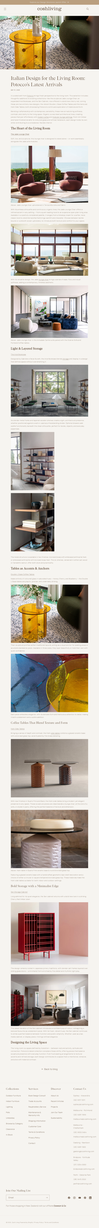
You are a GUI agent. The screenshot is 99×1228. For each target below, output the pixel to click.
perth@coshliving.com (82, 1183)
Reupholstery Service (37, 1107)
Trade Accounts (35, 1101)
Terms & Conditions (36, 1132)
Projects (54, 1107)
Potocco (30, 96)
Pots (8, 1112)
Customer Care (34, 1126)
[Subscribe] (46, 1197)
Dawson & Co (60, 1205)
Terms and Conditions (52, 1222)
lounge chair (44, 279)
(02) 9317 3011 (79, 1100)
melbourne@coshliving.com (84, 1119)
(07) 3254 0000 (79, 1164)
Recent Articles (57, 1101)
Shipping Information (37, 1121)
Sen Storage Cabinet (19, 892)
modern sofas (43, 117)
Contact (31, 1143)
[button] (5, 9)
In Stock (9, 1135)
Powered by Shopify (26, 1222)
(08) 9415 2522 (79, 1179)
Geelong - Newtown (81, 1142)
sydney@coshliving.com (83, 1104)
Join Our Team (57, 1112)
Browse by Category (14, 1123)
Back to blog (51, 1069)
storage (66, 359)
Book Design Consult (37, 1095)
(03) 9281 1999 (79, 1115)
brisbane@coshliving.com (84, 1169)
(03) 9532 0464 (79, 1132)
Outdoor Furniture (13, 1095)
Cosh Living (15, 1222)
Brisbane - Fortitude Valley (81, 1158)
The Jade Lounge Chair (20, 134)
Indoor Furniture (12, 1101)
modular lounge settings (62, 117)
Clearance (10, 1129)
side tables (55, 733)
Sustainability (56, 1118)
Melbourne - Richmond (82, 1110)
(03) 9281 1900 (79, 1147)
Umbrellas (10, 1118)
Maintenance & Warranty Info (34, 1113)
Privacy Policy (34, 1137)
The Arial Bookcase (18, 354)
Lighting (9, 1107)
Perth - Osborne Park (82, 1175)
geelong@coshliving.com (83, 1151)
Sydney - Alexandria (81, 1095)
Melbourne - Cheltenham (78, 1126)
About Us (55, 1095)
